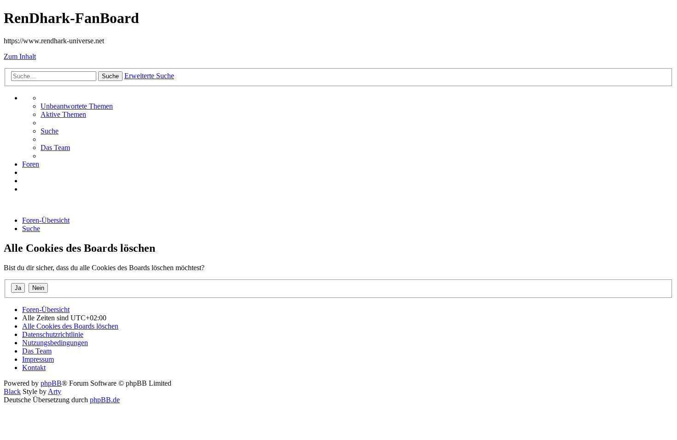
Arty (54, 391)
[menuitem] (77, 106)
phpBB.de (105, 400)
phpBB (51, 383)
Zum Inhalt (20, 56)
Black (12, 391)
